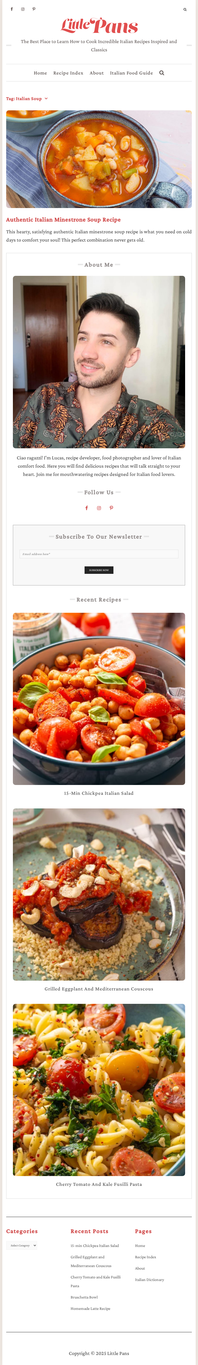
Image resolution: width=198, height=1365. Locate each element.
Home (40, 73)
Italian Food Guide (131, 73)
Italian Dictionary (149, 1279)
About (97, 73)
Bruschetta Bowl (84, 1297)
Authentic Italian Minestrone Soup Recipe (63, 219)
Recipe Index (68, 73)
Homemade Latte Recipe (90, 1308)
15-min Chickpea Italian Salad (95, 1245)
